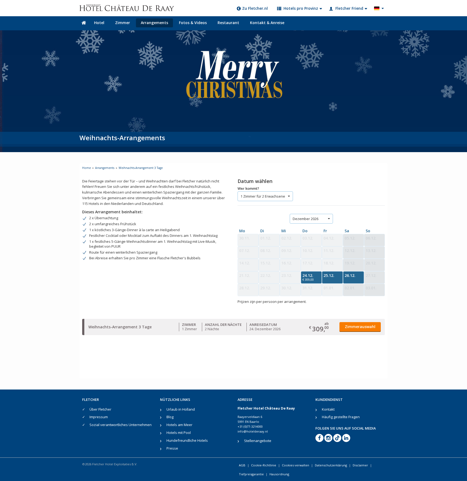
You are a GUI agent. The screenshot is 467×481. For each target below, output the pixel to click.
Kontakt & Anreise (267, 22)
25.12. (328, 275)
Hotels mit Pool (178, 432)
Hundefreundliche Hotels (187, 440)
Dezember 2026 (305, 218)
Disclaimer (360, 465)
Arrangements (154, 22)
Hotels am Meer (179, 424)
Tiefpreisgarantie (251, 474)
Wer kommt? (248, 188)
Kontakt (328, 409)
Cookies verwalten (295, 465)
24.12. (308, 277)
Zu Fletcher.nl (255, 8)
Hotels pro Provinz (300, 8)
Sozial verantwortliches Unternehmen (120, 424)
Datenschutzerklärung (331, 465)
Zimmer (122, 22)
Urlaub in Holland (180, 409)
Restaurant (228, 22)
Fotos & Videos (193, 22)
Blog (170, 416)
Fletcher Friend (349, 8)
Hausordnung (279, 474)
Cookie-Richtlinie (263, 465)
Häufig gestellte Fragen (341, 416)
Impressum (98, 416)
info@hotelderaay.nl (253, 431)
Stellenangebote (257, 440)
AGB (242, 465)
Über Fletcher (100, 409)
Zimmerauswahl (360, 326)
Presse (172, 448)
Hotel (99, 22)
